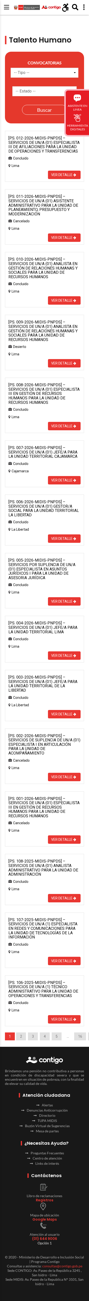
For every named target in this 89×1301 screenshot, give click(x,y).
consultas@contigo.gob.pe (62, 1266)
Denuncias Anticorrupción (47, 1110)
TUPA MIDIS (47, 1120)
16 (80, 1036)
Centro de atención (47, 1158)
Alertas (47, 1105)
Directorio (47, 1115)
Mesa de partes (47, 1131)
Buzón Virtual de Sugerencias (47, 1126)
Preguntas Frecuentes (47, 1153)
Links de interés (47, 1163)
